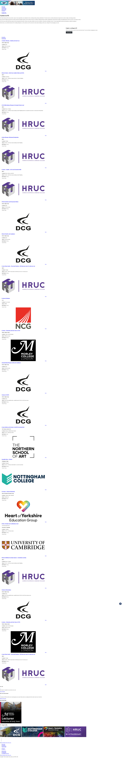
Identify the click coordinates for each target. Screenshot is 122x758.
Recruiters (3, 10)
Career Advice (4, 8)
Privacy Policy (4, 751)
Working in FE (4, 13)
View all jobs (4, 38)
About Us (3, 748)
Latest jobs (3, 37)
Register (3, 691)
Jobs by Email (4, 746)
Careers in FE (4, 12)
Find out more (69, 32)
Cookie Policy (4, 752)
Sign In (1, 691)
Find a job (3, 6)
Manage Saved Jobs (3, 698)
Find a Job (3, 744)
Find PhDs (3, 7)
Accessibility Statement (5, 753)
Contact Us (3, 749)
